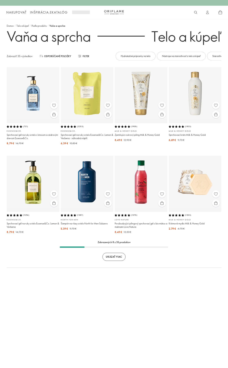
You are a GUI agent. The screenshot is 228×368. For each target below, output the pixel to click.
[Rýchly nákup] (54, 114)
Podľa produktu (39, 25)
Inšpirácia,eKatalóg (48, 12)
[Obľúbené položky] (54, 105)
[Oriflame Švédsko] (114, 12)
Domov (10, 25)
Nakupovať (16, 12)
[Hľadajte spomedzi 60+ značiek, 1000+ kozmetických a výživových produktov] (195, 12)
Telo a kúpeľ (23, 25)
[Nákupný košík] (220, 12)
